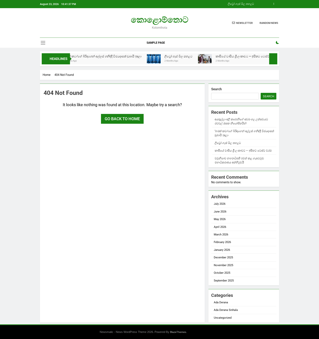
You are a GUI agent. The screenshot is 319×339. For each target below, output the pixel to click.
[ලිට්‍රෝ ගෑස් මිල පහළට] (146, 58)
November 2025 (223, 265)
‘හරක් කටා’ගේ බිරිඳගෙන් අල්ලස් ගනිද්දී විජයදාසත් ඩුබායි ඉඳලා (95, 56)
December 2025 (223, 257)
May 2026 (220, 219)
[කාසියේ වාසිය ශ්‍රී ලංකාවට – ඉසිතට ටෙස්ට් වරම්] (198, 58)
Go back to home (122, 119)
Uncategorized (222, 317)
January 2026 (222, 250)
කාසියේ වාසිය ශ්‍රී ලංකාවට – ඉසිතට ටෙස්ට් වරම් (238, 56)
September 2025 (224, 280)
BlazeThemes (178, 331)
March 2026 (221, 234)
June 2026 (220, 211)
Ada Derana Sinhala (226, 310)
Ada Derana (221, 302)
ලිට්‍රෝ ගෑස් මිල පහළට (241, 4)
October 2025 (222, 272)
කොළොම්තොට (159, 20)
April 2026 (220, 227)
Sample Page (156, 42)
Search (216, 89)
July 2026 (219, 203)
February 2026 (222, 242)
